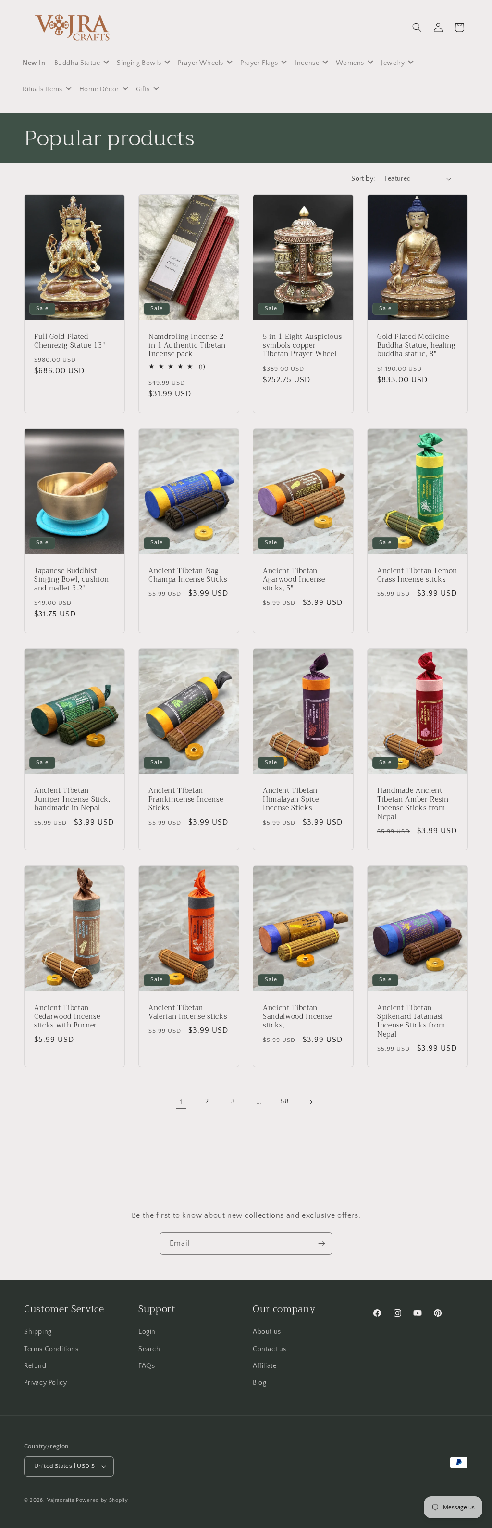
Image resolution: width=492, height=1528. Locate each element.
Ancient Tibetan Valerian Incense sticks (187, 1012)
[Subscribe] (321, 1243)
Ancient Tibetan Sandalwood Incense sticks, (297, 1017)
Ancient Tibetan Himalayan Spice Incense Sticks (291, 800)
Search (149, 1349)
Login (147, 1332)
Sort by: (363, 179)
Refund (35, 1366)
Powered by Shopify (102, 1500)
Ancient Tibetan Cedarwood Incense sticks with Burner (67, 1017)
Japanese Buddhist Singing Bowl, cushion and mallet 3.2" (71, 580)
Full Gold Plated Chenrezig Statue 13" (69, 341)
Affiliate (264, 1366)
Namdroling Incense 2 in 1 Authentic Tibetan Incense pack (187, 346)
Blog (259, 1383)
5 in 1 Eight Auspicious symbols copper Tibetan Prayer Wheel (302, 346)
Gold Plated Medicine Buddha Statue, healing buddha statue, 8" (416, 346)
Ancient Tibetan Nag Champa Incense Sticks (187, 575)
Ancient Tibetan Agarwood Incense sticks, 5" (294, 580)
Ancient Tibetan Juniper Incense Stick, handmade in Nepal (72, 800)
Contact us (269, 1349)
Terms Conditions (51, 1349)
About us (267, 1332)
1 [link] (181, 1102)
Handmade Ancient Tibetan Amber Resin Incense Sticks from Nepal (413, 804)
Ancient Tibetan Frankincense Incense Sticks (185, 800)
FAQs (146, 1366)
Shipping (38, 1332)
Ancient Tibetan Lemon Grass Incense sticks (417, 575)
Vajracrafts (60, 1500)
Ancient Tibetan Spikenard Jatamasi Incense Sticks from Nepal (411, 1021)
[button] (417, 27)
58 (285, 1101)
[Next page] (310, 1102)
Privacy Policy (45, 1383)
